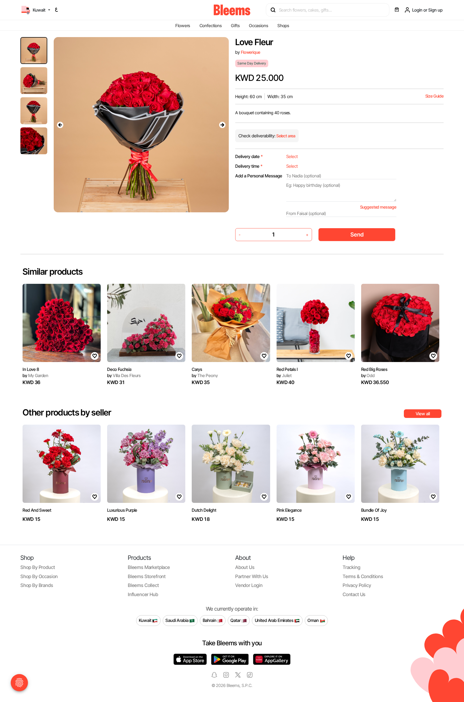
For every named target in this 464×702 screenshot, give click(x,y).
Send (357, 234)
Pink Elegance (289, 510)
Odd (368, 375)
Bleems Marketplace (149, 567)
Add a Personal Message (258, 175)
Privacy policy (357, 585)
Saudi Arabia (177, 620)
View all (423, 413)
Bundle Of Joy (374, 510)
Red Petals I (287, 369)
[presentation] (60, 124)
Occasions (258, 25)
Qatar (235, 620)
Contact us (354, 594)
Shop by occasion (39, 576)
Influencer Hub (143, 594)
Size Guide (434, 96)
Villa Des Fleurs (124, 375)
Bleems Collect (143, 585)
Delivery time (249, 166)
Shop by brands (36, 585)
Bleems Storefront (147, 576)
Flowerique (250, 52)
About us (245, 567)
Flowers (182, 25)
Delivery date (249, 156)
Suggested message (378, 207)
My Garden (35, 375)
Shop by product (37, 567)
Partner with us (251, 576)
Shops (283, 25)
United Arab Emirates (275, 620)
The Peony (205, 375)
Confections (211, 25)
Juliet (284, 375)
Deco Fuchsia (119, 369)
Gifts (235, 25)
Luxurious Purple (122, 510)
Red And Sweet (37, 510)
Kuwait (145, 620)
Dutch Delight (204, 510)
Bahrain (210, 620)
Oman (313, 620)
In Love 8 (31, 369)
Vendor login (249, 585)
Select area (285, 135)
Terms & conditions (363, 576)
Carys (197, 369)
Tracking (351, 567)
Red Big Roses (374, 369)
